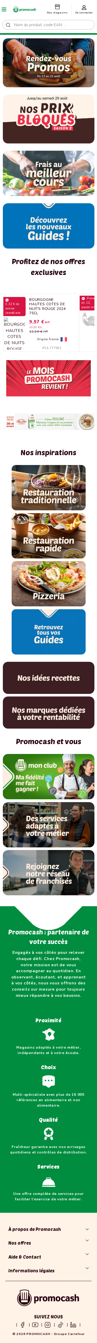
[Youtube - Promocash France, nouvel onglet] (35, 1324)
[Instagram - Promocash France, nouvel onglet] (47, 1324)
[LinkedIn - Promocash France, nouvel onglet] (73, 1324)
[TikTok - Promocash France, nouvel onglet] (60, 1324)
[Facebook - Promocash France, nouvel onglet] (22, 1324)
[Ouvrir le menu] (4, 9)
